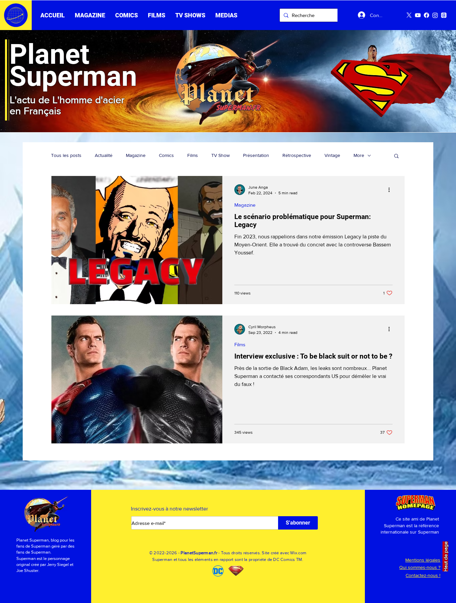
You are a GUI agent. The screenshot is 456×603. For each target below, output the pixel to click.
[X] (409, 15)
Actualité (103, 155)
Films (192, 155)
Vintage (332, 155)
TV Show (220, 155)
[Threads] (443, 15)
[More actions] (392, 190)
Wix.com (298, 552)
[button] (156, 15)
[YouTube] (417, 15)
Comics (166, 155)
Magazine (136, 155)
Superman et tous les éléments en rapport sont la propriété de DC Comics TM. (227, 559)
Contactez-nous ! (423, 575)
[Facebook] (426, 15)
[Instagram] (435, 15)
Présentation (256, 155)
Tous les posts (66, 155)
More (359, 155)
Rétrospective (296, 155)
